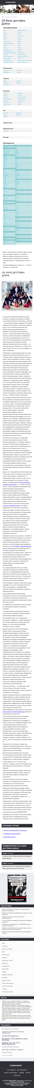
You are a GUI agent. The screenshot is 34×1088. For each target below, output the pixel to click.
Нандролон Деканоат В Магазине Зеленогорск (13, 1032)
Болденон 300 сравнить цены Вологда (15, 1039)
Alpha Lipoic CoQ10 (7, 960)
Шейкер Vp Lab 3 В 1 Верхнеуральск (11, 1043)
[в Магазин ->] (17, 901)
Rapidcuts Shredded (7, 974)
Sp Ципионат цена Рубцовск (7, 1055)
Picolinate (4, 957)
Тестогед (4, 989)
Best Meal (4, 977)
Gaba (3, 943)
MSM (3, 952)
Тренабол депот (6, 980)
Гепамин (4, 972)
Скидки (21, 1072)
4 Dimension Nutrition (7, 991)
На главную (11, 1070)
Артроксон (5, 963)
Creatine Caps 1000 (7, 986)
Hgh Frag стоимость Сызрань (12, 1049)
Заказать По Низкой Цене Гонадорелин (15, 830)
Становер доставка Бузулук (11, 505)
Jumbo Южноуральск (10, 1036)
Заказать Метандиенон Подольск (10, 1046)
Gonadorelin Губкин (7, 1052)
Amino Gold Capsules (7, 983)
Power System (6, 954)
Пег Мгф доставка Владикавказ (22, 546)
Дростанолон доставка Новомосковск (14, 711)
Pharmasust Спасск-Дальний (12, 833)
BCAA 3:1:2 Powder (7, 949)
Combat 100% (5, 966)
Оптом (28, 1072)
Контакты (17, 1075)
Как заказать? (22, 1070)
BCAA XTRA (5, 969)
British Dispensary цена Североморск (10, 1028)
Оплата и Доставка (10, 1072)
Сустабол (4, 946)
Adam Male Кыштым (9, 837)
